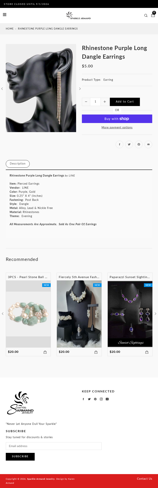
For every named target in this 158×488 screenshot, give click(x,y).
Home (10, 29)
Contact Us (144, 479)
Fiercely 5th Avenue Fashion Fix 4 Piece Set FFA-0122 (100, 277)
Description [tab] (18, 163)
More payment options (117, 127)
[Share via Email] (148, 144)
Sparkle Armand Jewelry (41, 479)
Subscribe (20, 456)
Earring (108, 80)
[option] (41, 88)
